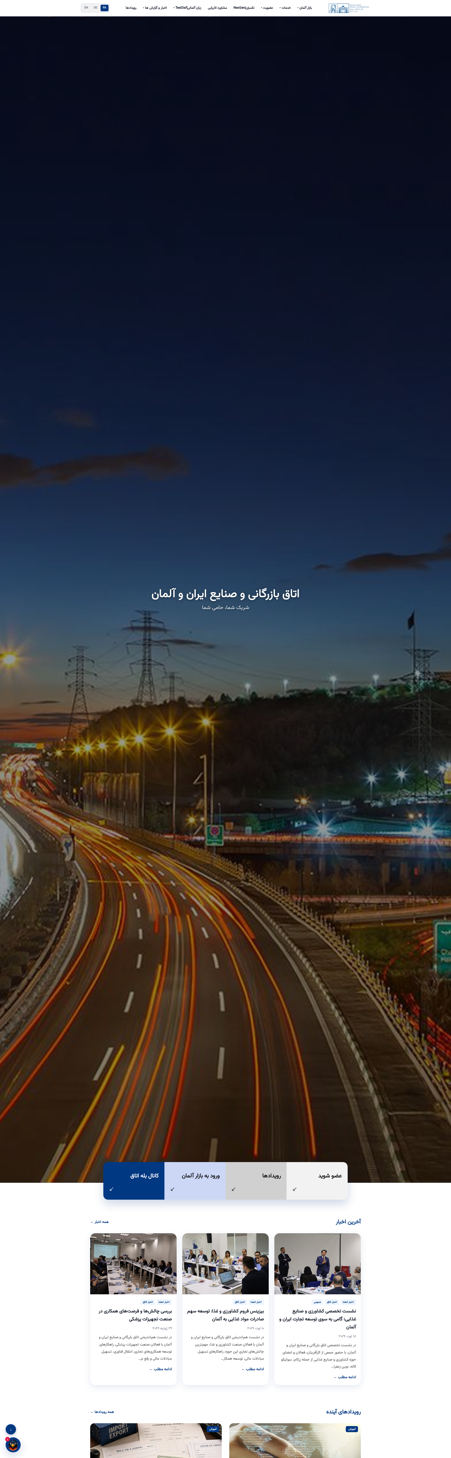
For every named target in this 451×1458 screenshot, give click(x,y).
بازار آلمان (304, 8)
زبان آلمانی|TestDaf (187, 8)
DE (95, 8)
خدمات (285, 8)
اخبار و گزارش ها (155, 8)
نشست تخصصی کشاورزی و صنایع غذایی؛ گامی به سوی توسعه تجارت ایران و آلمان (317, 1319)
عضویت (267, 8)
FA (104, 8)
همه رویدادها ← (102, 1412)
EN (86, 8)
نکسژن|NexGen (243, 8)
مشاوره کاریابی (217, 8)
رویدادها (131, 8)
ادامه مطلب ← (344, 1377)
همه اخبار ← (99, 1222)
